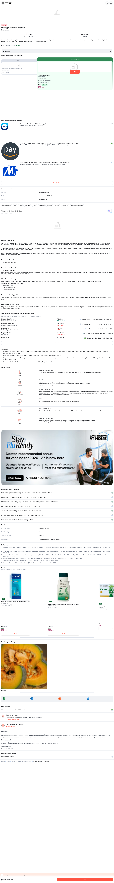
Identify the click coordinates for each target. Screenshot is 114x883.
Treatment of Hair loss (9, 262)
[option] (6, 205)
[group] (57, 11)
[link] (8, 3)
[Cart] (111, 3)
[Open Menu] (3, 3)
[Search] (107, 3)
